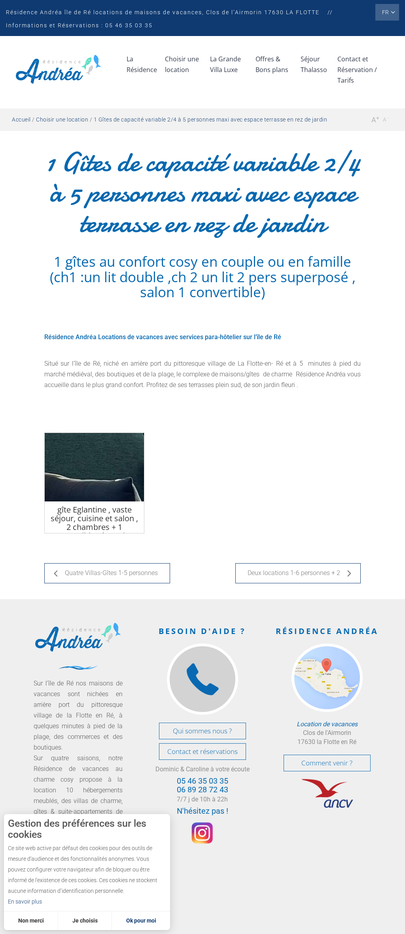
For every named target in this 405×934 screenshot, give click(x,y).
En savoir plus (25, 901)
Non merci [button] (31, 920)
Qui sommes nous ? (202, 730)
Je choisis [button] (85, 920)
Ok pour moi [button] (141, 920)
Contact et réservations (202, 751)
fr (385, 12)
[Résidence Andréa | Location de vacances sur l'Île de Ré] (58, 71)
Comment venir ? (326, 762)
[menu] (142, 67)
